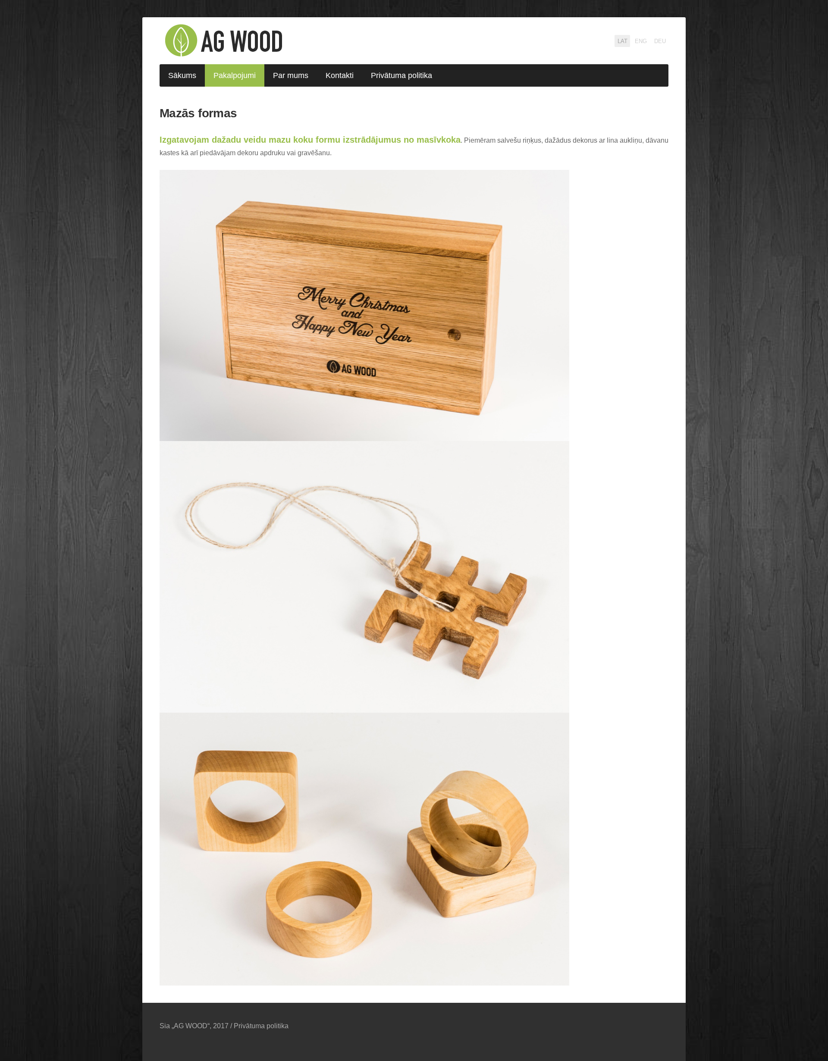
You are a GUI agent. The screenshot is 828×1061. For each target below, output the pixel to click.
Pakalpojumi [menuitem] (234, 75)
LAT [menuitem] (622, 41)
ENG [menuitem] (641, 41)
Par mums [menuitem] (290, 75)
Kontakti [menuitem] (340, 75)
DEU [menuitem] (660, 41)
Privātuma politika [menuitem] (401, 75)
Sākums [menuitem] (182, 75)
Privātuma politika (261, 1026)
